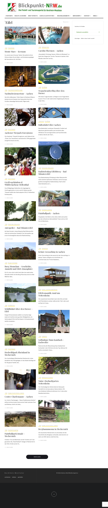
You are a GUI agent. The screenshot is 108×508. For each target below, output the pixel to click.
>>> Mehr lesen (9, 62)
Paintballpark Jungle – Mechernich (15, 434)
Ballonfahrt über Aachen (49, 125)
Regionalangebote (63, 15)
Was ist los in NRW (20, 15)
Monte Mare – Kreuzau (15, 51)
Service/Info (77, 15)
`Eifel (6, 48)
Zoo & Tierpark (11, 129)
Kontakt (87, 15)
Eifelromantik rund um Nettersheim (49, 294)
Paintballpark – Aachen (48, 213)
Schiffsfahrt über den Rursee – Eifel (19, 310)
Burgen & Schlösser (12, 262)
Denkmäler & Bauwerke (14, 224)
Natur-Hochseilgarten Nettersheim (48, 382)
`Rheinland (41, 121)
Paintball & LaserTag (13, 430)
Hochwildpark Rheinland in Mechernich (17, 353)
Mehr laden (37, 456)
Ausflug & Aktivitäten (47, 15)
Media (95, 15)
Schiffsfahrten (11, 305)
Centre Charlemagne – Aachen (19, 396)
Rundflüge (44, 87)
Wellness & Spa (45, 47)
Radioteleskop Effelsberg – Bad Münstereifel (52, 172)
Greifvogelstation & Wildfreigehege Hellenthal (17, 183)
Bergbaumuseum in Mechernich (53, 429)
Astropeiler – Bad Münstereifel (19, 228)
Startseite (9, 15)
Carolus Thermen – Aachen (50, 51)
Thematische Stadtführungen (15, 90)
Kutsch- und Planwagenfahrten (49, 289)
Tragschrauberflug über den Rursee (51, 92)
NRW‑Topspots (33, 15)
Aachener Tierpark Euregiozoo (19, 133)
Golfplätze (44, 336)
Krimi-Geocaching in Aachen (51, 252)
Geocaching (45, 248)
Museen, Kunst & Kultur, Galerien (16, 393)
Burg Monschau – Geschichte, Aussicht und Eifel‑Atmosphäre (19, 267)
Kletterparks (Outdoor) (47, 377)
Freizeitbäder (11, 48)
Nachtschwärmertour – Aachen (19, 93)
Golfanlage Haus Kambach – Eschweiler (51, 341)
